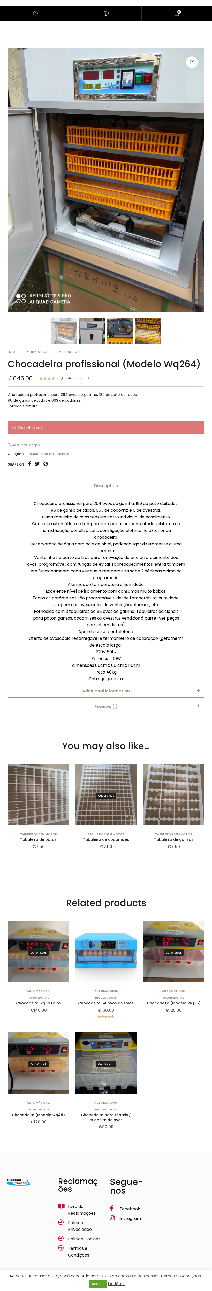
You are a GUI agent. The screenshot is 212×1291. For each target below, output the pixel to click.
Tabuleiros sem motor (38, 834)
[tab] (106, 485)
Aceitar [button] (98, 1283)
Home (12, 352)
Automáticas (38, 991)
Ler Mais (116, 1283)
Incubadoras (36, 352)
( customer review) (74, 378)
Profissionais (68, 352)
